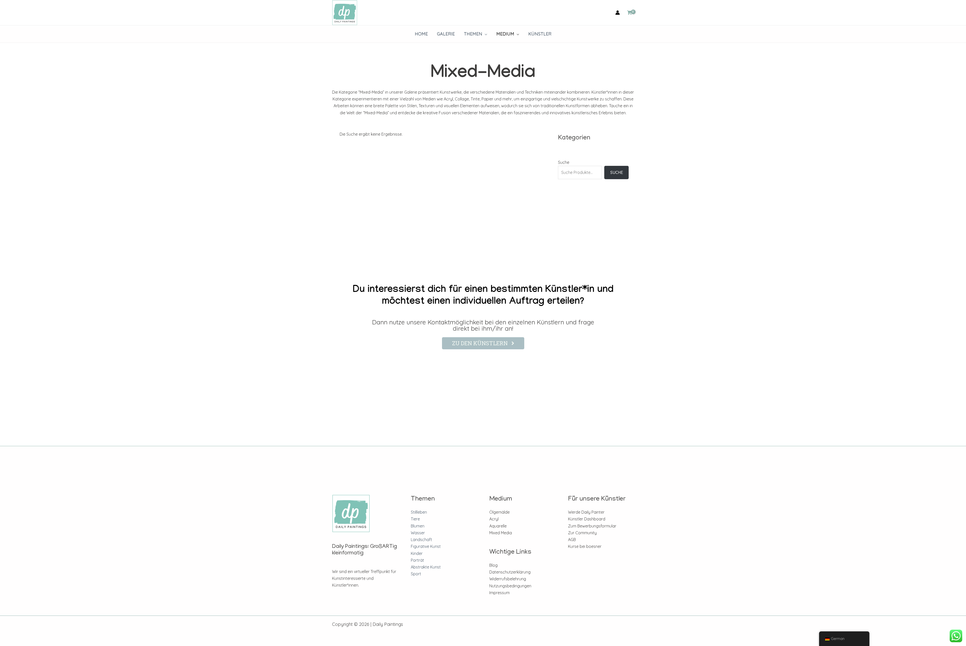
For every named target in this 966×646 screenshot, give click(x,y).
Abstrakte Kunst (426, 566)
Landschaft (421, 539)
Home (421, 34)
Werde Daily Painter (586, 512)
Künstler (539, 34)
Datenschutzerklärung (510, 572)
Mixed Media (500, 532)
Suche (563, 162)
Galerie (446, 34)
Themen (473, 34)
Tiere (415, 518)
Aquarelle (498, 525)
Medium (505, 34)
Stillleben (419, 512)
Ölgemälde (499, 512)
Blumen (417, 525)
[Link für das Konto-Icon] (617, 12)
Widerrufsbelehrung (507, 578)
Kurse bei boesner (584, 546)
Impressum (499, 592)
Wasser (418, 532)
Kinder (417, 553)
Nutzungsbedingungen (510, 585)
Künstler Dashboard (586, 518)
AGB (572, 539)
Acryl (494, 518)
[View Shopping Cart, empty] (629, 13)
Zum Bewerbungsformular (592, 525)
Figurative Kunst (426, 546)
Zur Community (582, 532)
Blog (493, 565)
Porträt (417, 560)
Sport (416, 573)
